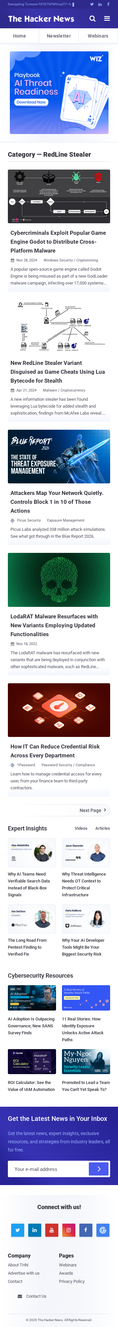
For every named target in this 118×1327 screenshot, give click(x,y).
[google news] (101, 1230)
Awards (66, 1273)
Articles (102, 828)
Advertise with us (24, 1273)
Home (19, 36)
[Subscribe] (98, 1169)
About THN (18, 1264)
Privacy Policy (72, 1281)
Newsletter (59, 36)
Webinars (98, 36)
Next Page (93, 810)
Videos (81, 828)
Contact (15, 1281)
